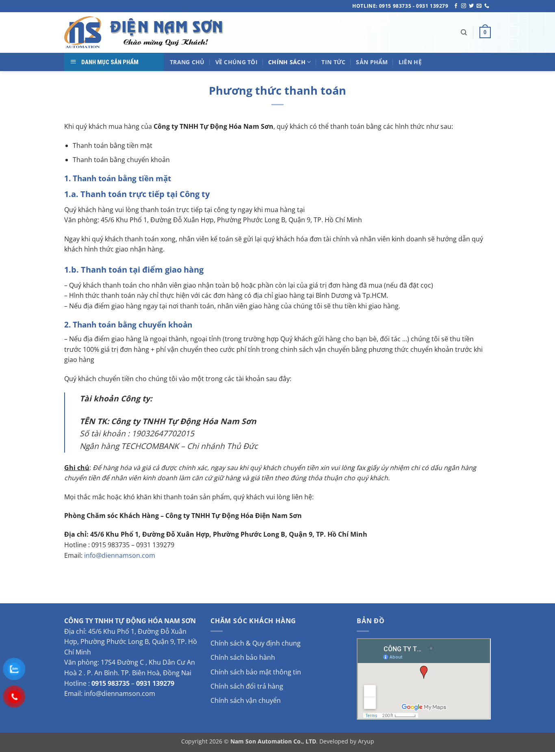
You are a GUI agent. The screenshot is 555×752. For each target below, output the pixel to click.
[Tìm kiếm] (464, 32)
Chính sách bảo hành (242, 657)
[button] (485, 32)
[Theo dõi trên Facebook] (455, 6)
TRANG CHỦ (187, 62)
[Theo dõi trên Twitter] (471, 6)
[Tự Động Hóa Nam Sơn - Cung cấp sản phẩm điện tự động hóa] (145, 32)
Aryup (366, 741)
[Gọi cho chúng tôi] (486, 6)
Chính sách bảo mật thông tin (255, 671)
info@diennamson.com (119, 555)
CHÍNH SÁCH (287, 62)
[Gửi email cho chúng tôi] (479, 6)
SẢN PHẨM (372, 62)
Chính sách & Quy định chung (255, 643)
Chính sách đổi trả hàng (246, 686)
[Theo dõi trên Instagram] (463, 6)
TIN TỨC (333, 62)
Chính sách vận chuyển (245, 700)
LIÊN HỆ (410, 62)
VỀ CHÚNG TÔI (236, 62)
